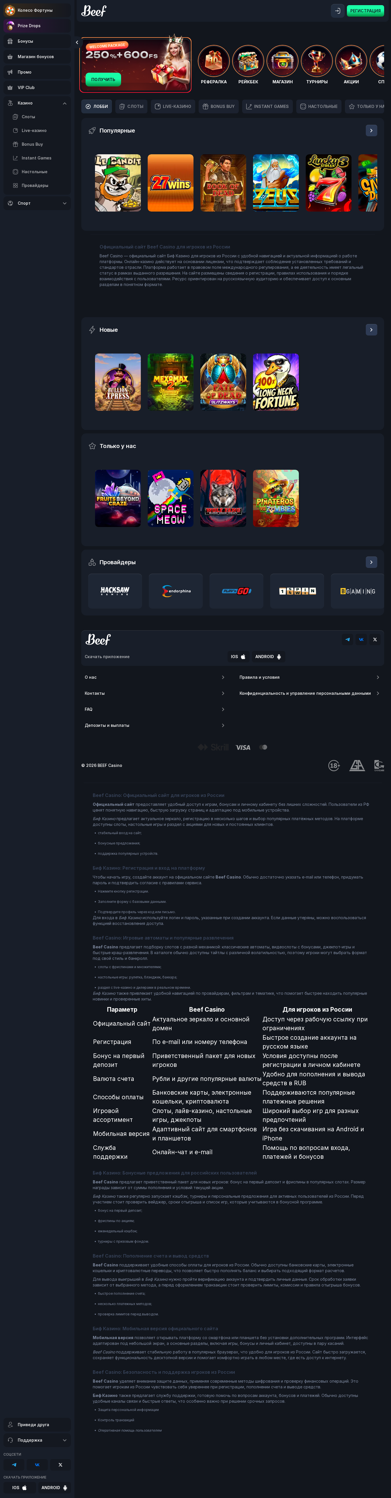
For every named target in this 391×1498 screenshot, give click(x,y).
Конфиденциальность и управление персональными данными (305, 693)
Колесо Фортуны (35, 10)
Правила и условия (260, 677)
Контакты (95, 693)
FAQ (88, 709)
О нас (90, 677)
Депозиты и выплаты (107, 725)
